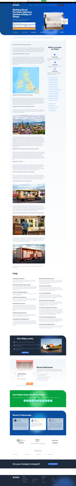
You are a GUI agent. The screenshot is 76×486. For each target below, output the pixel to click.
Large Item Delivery (19, 37)
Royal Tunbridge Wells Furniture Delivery (55, 89)
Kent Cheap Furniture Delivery (37, 37)
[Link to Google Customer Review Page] (21, 440)
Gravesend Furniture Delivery (53, 91)
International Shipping (35, 479)
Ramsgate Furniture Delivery (53, 96)
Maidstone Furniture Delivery (53, 77)
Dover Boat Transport (52, 110)
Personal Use (14, 2)
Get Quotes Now (24, 352)
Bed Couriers (15, 454)
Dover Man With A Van (52, 108)
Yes (43, 0)
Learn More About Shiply (52, 463)
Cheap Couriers (50, 454)
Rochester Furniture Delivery (53, 84)
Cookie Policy (44, 482)
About (43, 478)
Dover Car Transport (52, 103)
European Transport (25, 482)
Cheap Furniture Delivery (27, 37)
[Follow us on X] (52, 485)
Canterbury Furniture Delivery (53, 87)
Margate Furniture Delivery (53, 86)
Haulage (33, 482)
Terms (53, 478)
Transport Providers (24, 2)
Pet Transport (34, 478)
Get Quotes (60, 5)
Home (14, 37)
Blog (42, 479)
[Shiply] (16, 5)
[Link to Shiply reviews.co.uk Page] (55, 440)
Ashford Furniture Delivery (53, 82)
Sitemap (53, 479)
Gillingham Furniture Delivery (53, 79)
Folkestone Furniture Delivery (53, 93)
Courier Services (25, 478)
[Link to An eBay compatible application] (38, 440)
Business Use (19, 2)
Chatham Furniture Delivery (53, 80)
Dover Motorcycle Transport (53, 107)
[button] (33, 373)
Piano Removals (27, 454)
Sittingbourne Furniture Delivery (54, 94)
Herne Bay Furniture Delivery (53, 100)
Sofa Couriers (38, 454)
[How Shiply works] (51, 345)
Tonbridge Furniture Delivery (53, 98)
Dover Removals (51, 105)
